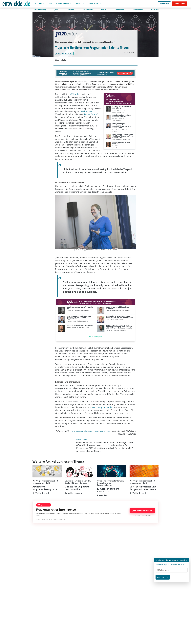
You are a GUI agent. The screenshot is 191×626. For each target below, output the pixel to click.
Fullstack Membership (58, 4)
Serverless (119, 10)
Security (155, 10)
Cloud (103, 10)
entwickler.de (16, 4)
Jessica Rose (86, 111)
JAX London (75, 94)
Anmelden (164, 4)
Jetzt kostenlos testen (142, 510)
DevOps (70, 10)
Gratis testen (179, 4)
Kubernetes (138, 10)
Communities (93, 4)
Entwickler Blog (39, 10)
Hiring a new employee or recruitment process (90, 431)
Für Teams (38, 4)
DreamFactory (90, 114)
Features (78, 4)
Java (56, 10)
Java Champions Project (103, 407)
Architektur (88, 10)
